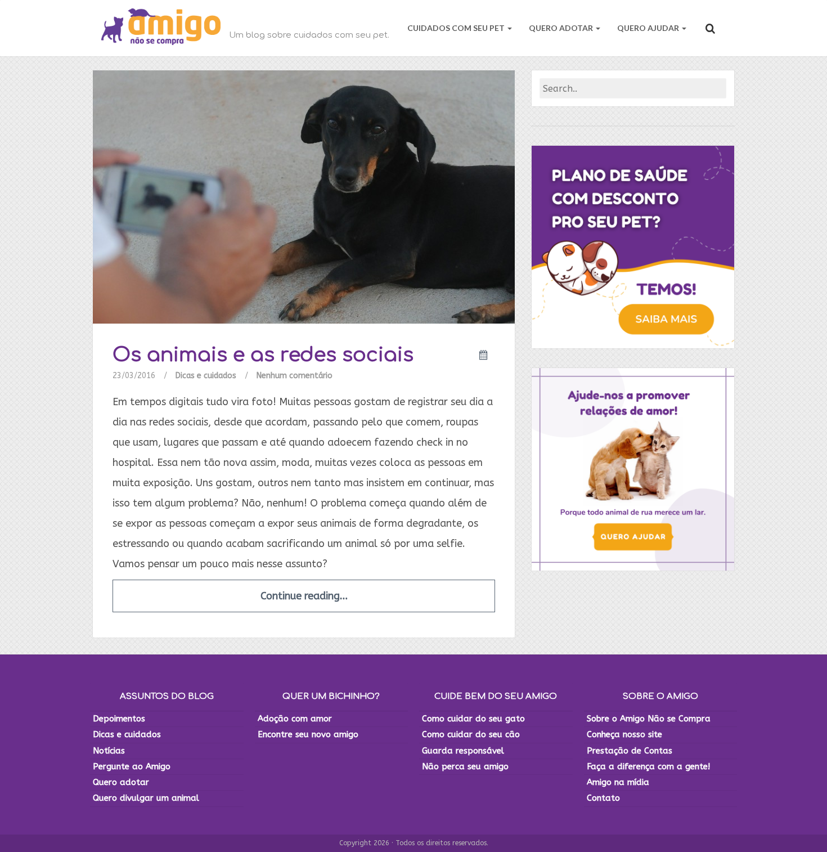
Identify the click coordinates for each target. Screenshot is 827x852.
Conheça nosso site (624, 734)
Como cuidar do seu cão (471, 734)
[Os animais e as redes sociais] (304, 196)
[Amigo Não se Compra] (161, 28)
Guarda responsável (463, 751)
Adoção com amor (295, 719)
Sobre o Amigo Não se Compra (649, 719)
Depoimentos (119, 719)
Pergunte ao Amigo (131, 766)
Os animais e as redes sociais (263, 355)
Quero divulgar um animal (146, 798)
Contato (603, 798)
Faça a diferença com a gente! (648, 766)
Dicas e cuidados (206, 375)
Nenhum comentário (294, 375)
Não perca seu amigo (465, 766)
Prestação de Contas (629, 751)
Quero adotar (121, 782)
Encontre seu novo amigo (308, 734)
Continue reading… (304, 596)
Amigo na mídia (618, 782)
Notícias (109, 751)
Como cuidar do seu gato (473, 719)
